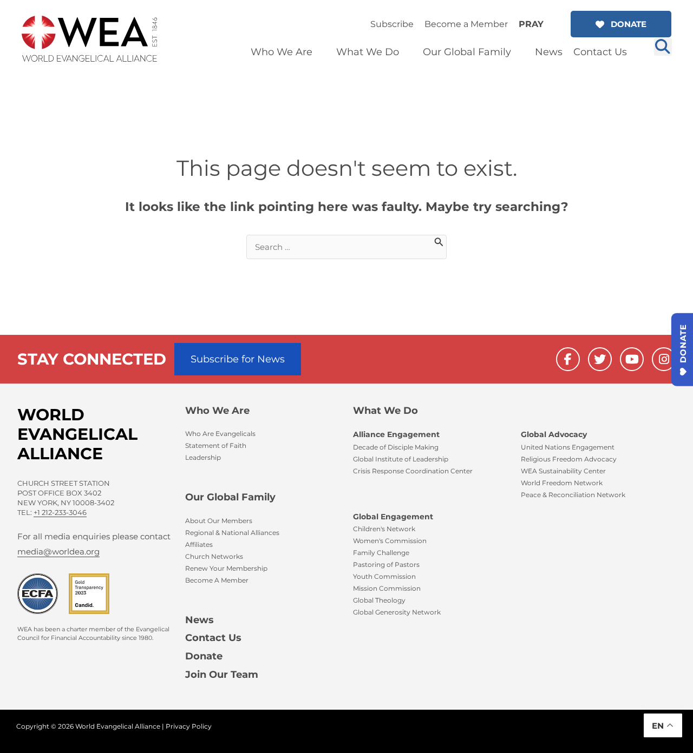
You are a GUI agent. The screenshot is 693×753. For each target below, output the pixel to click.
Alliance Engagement (396, 434)
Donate (204, 656)
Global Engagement (393, 516)
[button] (621, 24)
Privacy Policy (189, 726)
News (199, 620)
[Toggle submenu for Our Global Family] (518, 52)
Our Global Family (230, 497)
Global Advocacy (554, 434)
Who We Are (217, 411)
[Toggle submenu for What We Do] (406, 52)
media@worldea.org (58, 551)
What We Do (385, 411)
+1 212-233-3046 (60, 512)
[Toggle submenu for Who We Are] (319, 52)
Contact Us (213, 638)
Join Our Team (221, 675)
